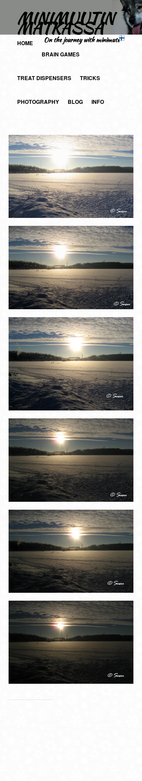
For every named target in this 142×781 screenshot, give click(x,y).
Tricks (90, 78)
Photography (38, 101)
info (97, 101)
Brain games (61, 54)
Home (25, 43)
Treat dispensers (44, 78)
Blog (75, 101)
